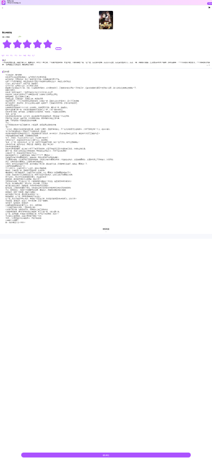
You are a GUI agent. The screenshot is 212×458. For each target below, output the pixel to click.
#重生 (33, 55)
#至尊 (3, 55)
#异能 (25, 55)
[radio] (7, 44)
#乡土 (20, 55)
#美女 (12, 55)
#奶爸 (29, 55)
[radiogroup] (27, 44)
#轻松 (7, 55)
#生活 (16, 55)
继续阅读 (106, 455)
